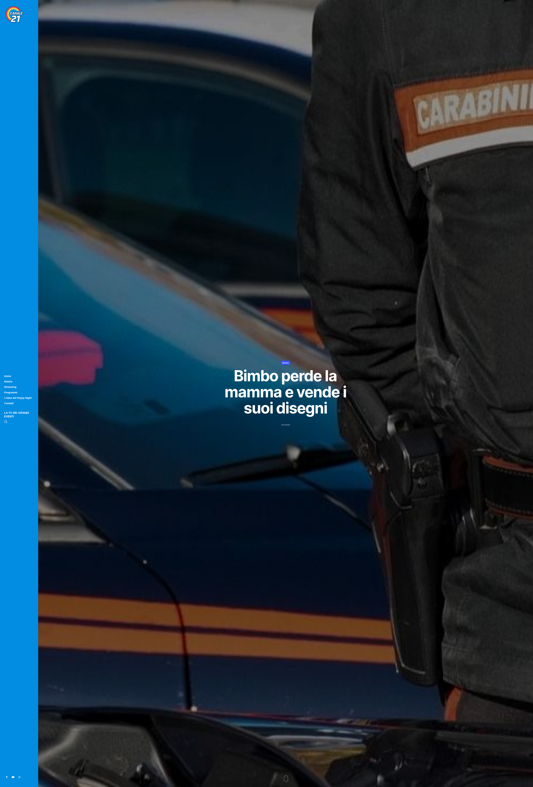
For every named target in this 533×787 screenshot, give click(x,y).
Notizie (285, 363)
